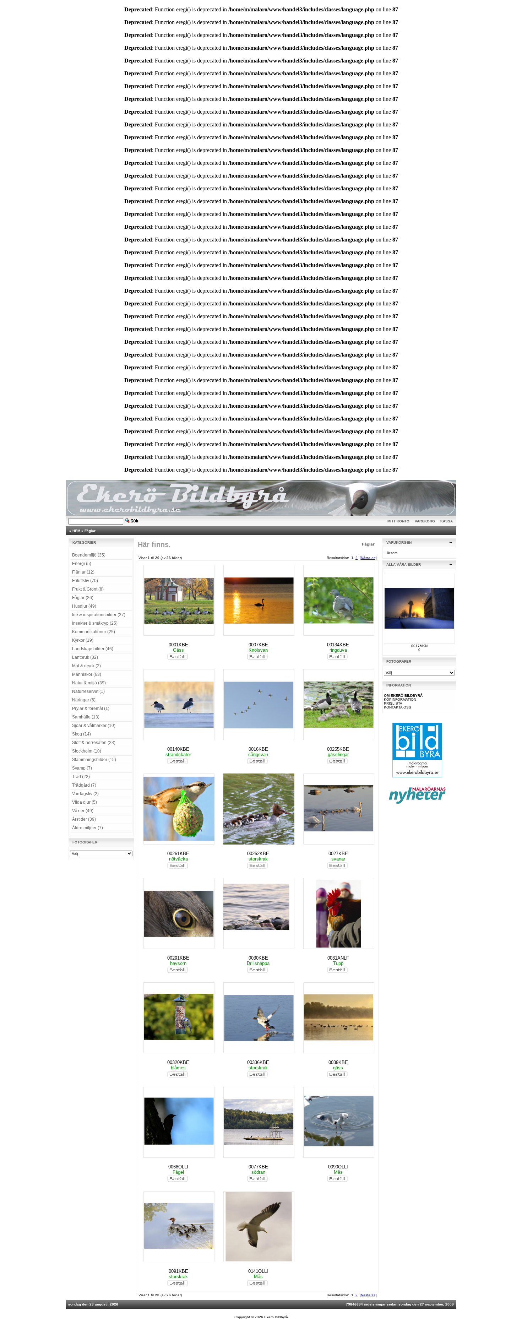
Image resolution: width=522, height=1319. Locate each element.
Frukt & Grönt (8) (88, 589)
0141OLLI (258, 1271)
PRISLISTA (393, 703)
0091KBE (178, 1271)
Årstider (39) (84, 819)
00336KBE (258, 1062)
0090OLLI (338, 1166)
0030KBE (258, 958)
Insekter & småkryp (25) (95, 623)
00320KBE (178, 1062)
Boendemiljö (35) (88, 555)
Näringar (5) (84, 700)
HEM (76, 531)
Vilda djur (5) (84, 802)
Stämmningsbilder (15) (94, 759)
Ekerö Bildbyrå (276, 1317)
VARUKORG (425, 521)
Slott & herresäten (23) (93, 742)
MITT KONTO (398, 521)
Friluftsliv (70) (85, 580)
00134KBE (338, 644)
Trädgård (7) (84, 785)
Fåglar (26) (82, 597)
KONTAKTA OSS (397, 707)
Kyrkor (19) (82, 640)
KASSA (446, 521)
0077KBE (258, 1166)
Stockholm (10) (86, 751)
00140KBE (178, 749)
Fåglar (90, 531)
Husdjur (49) (84, 606)
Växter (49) (82, 810)
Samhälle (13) (85, 717)
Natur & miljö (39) (89, 682)
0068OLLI (178, 1166)
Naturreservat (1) (88, 691)
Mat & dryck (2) (86, 665)
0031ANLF (338, 958)
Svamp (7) (82, 768)
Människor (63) (86, 674)
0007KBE (258, 644)
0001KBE (178, 644)
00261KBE (178, 853)
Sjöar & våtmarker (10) (93, 725)
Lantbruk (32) (85, 657)
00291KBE (178, 958)
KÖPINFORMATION (400, 699)
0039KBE (338, 1062)
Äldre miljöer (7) (87, 827)
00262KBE (258, 853)
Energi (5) (81, 563)
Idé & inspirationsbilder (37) (98, 614)
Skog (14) (81, 734)
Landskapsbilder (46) (92, 648)
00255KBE (338, 749)
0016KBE (258, 749)
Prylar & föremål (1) (90, 708)
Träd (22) (81, 776)
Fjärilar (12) (83, 572)
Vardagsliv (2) (85, 793)
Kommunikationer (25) (93, 631)
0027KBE (338, 853)
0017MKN (419, 646)
